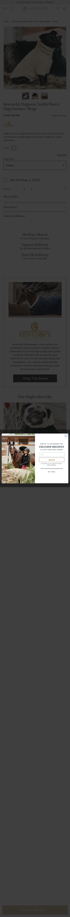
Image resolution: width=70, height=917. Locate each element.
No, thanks (51, 472)
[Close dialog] (66, 435)
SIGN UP (52, 460)
